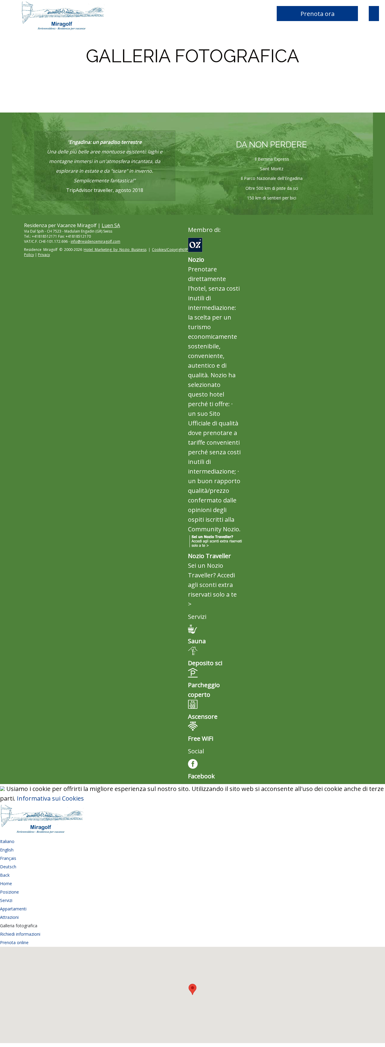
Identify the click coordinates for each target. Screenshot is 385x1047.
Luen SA (111, 225)
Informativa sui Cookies (50, 798)
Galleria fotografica (18, 925)
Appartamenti (13, 909)
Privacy (44, 254)
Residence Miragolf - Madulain (84, 15)
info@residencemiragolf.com (95, 241)
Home (6, 883)
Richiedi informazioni (20, 934)
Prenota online (14, 942)
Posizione (9, 892)
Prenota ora (317, 14)
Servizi (6, 900)
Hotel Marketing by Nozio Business (115, 249)
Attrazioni (9, 917)
